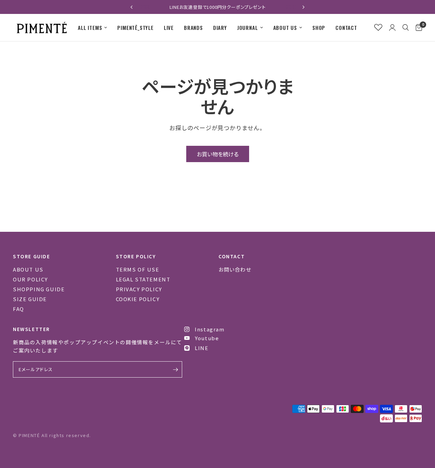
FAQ (18, 308)
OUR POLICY (30, 279)
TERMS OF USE (137, 269)
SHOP (318, 27)
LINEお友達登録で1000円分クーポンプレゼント (218, 7)
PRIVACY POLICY (139, 289)
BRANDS (193, 27)
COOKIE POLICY (138, 298)
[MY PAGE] (392, 27)
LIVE (169, 27)
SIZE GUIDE (30, 298)
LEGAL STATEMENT (143, 279)
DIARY (220, 27)
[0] (417, 27)
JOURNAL (247, 27)
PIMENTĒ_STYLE (135, 27)
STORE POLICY (136, 256)
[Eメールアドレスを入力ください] (175, 369)
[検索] (405, 27)
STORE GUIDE (31, 256)
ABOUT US (285, 27)
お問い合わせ (235, 269)
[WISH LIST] (378, 27)
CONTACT (346, 27)
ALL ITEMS (90, 27)
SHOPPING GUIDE (39, 289)
